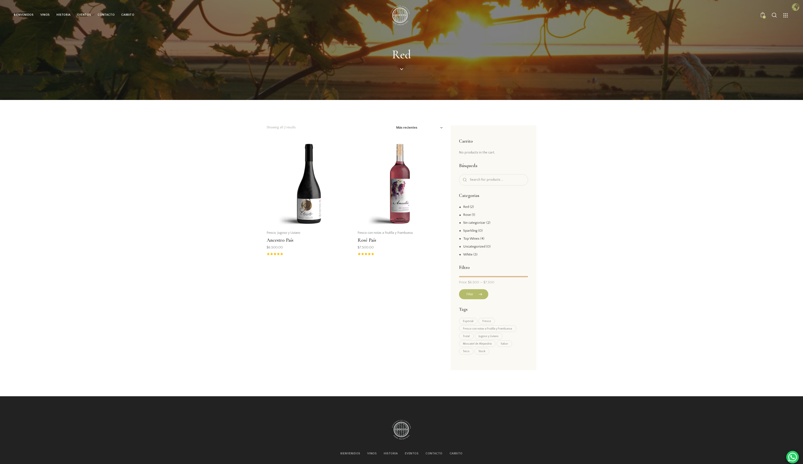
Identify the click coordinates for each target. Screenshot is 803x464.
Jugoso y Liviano (288, 233)
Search (464, 180)
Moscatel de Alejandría (477, 343)
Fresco (271, 233)
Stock (481, 351)
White (468, 254)
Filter (469, 294)
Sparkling (470, 231)
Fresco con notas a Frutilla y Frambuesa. (385, 233)
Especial (468, 321)
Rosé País (367, 240)
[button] (342, 151)
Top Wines (471, 238)
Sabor (504, 343)
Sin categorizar (474, 223)
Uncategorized (474, 246)
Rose (467, 215)
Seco (466, 351)
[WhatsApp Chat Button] (792, 457)
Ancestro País (280, 240)
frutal (466, 336)
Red (466, 207)
